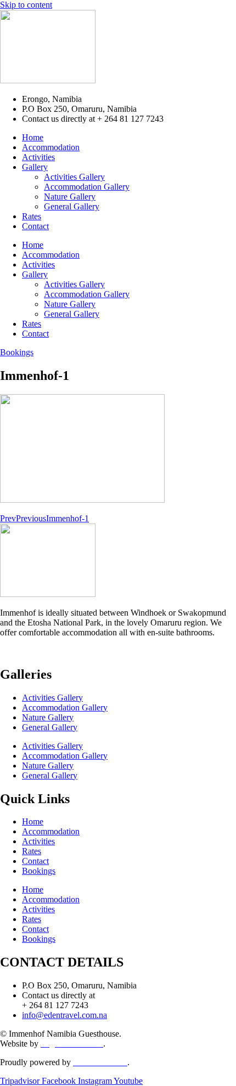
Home (32, 137)
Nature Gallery (69, 196)
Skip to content (26, 4)
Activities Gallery (74, 176)
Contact (35, 226)
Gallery (35, 167)
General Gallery (71, 206)
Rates (31, 216)
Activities (38, 157)
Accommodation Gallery (87, 186)
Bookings (38, 870)
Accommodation (51, 147)
